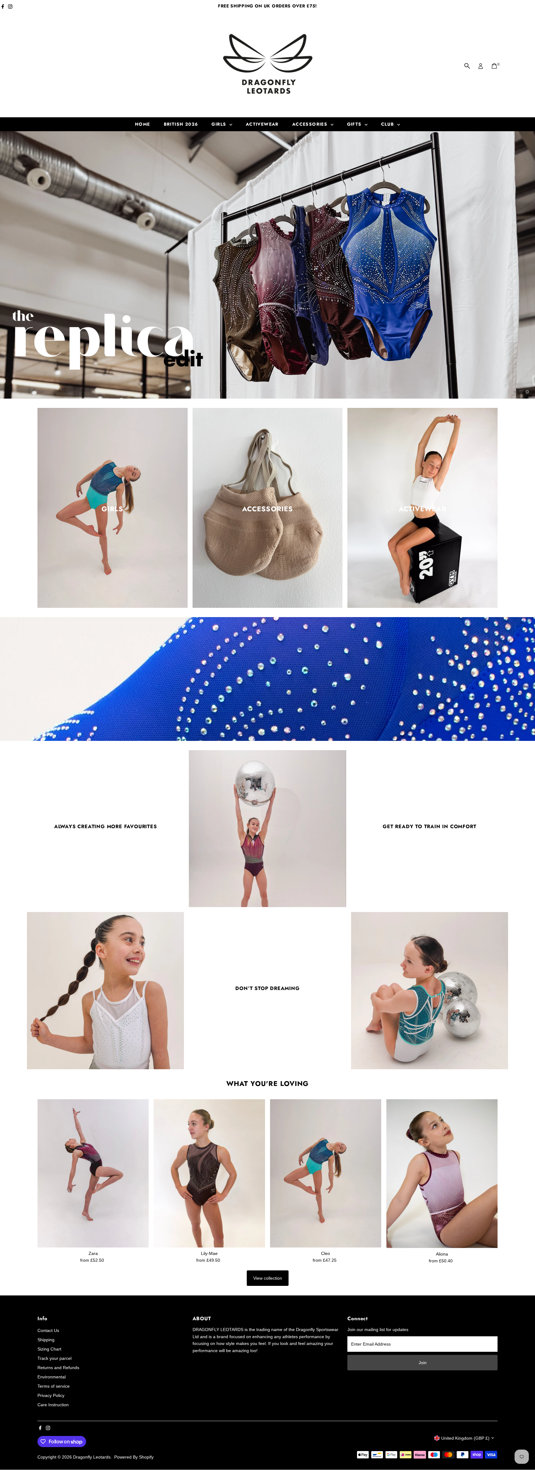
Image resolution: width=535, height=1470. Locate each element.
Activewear (262, 124)
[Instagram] (10, 7)
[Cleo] (325, 1173)
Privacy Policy (50, 1395)
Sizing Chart (49, 1349)
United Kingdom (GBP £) (465, 1438)
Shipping (45, 1339)
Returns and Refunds (58, 1367)
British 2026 (181, 124)
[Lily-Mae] (209, 1173)
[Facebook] (3, 7)
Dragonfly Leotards (92, 1457)
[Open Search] (467, 66)
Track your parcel (54, 1358)
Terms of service (53, 1386)
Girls (219, 124)
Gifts (355, 124)
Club (388, 124)
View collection (267, 1278)
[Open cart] (494, 66)
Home (142, 124)
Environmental (51, 1376)
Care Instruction (53, 1404)
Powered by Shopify (134, 1457)
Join (423, 1362)
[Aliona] (442, 1173)
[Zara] (93, 1173)
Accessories (310, 124)
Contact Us (48, 1330)
